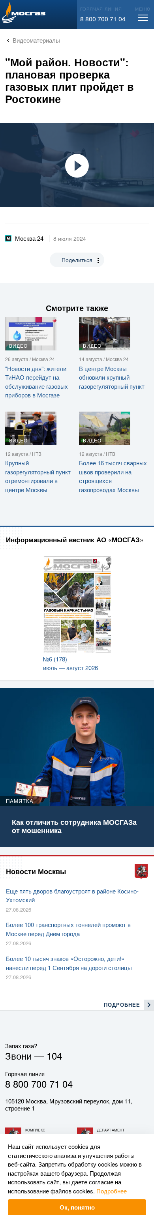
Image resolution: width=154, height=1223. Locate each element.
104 (54, 1055)
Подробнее (111, 1191)
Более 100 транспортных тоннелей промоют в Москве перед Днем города (68, 929)
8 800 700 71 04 (103, 18)
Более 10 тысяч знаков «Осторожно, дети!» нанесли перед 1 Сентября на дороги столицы (69, 963)
